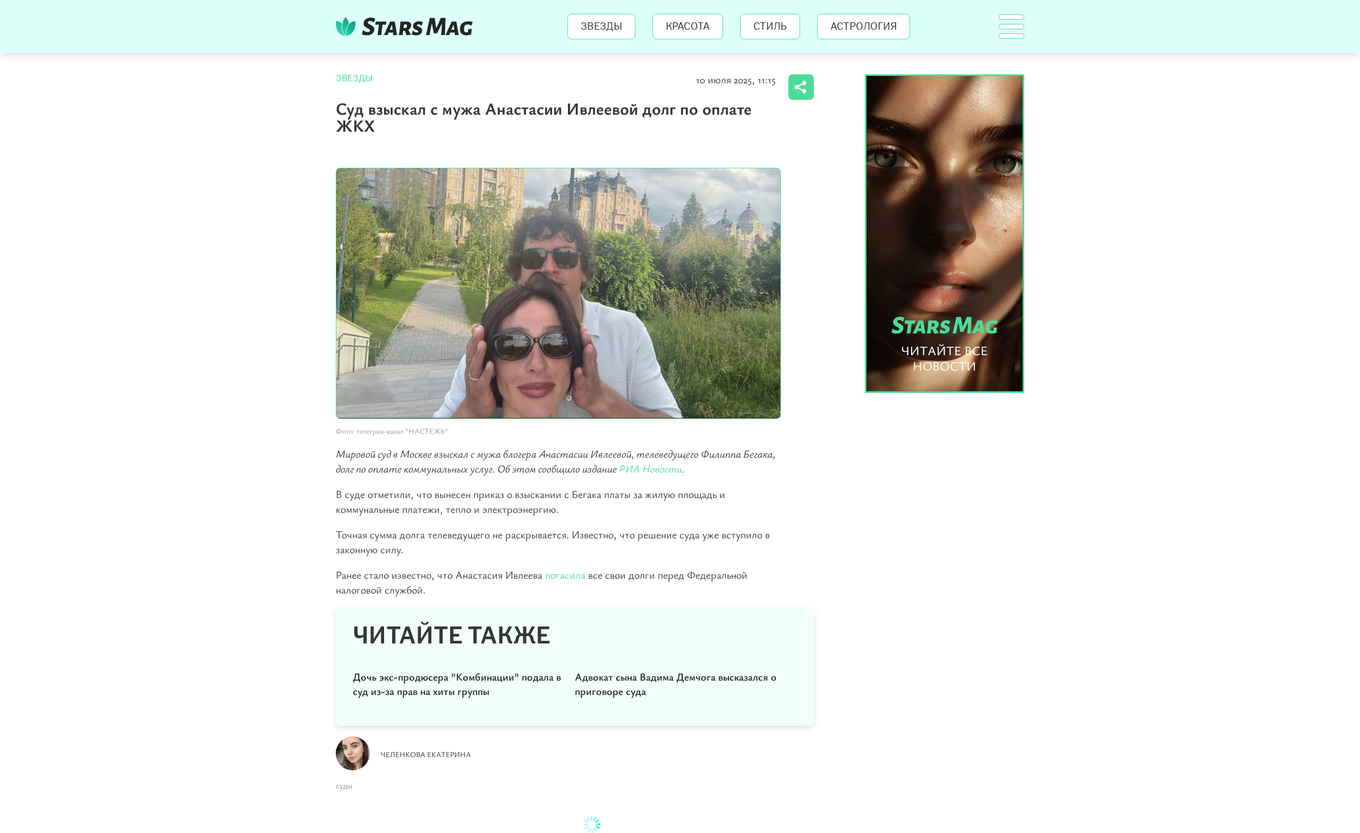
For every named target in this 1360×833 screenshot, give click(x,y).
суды (344, 785)
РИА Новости (650, 468)
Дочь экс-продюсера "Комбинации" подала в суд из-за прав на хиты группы (457, 683)
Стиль (770, 26)
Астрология (863, 26)
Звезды (601, 26)
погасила (565, 575)
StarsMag (407, 26)
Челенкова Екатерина (425, 754)
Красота (688, 26)
